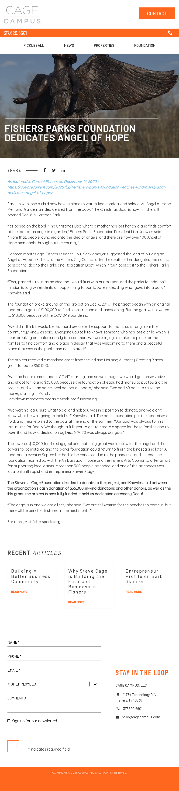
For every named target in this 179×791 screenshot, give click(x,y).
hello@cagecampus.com (141, 717)
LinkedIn (63, 170)
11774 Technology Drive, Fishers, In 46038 (137, 697)
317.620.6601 (15, 32)
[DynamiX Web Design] (89, 785)
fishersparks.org (46, 521)
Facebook (44, 170)
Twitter (54, 170)
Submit (13, 746)
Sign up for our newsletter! (34, 720)
